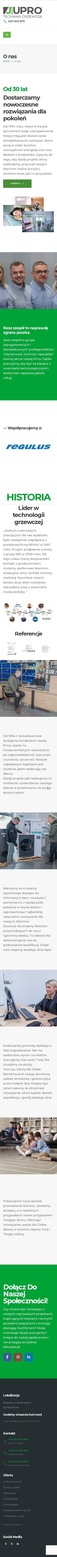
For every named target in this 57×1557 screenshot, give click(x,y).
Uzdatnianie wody (13, 1516)
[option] (28, 447)
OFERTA (16, 183)
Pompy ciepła (11, 1487)
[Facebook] (7, 1357)
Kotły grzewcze (12, 1481)
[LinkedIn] (29, 1357)
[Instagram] (18, 1357)
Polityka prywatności (12, 1524)
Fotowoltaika (10, 1504)
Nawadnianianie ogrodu (17, 1510)
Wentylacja (9, 1493)
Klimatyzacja (10, 1498)
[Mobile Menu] (7, 35)
